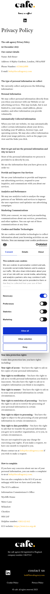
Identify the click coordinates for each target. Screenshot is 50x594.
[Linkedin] (25, 20)
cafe (25, 5)
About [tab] (41, 252)
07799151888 (22, 67)
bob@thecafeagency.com (20, 72)
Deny (25, 347)
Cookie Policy (12, 583)
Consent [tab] (9, 252)
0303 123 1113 (24, 522)
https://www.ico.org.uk (25, 526)
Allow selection (25, 339)
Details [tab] (25, 252)
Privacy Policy (37, 583)
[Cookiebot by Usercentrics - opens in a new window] (36, 244)
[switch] (43, 304)
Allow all (25, 331)
